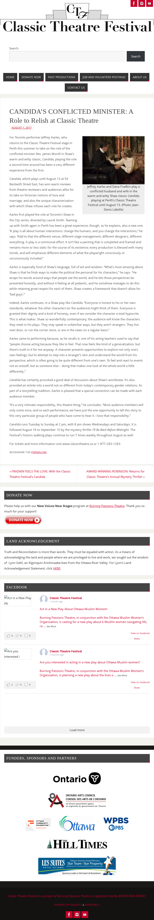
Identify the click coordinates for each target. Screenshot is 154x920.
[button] (20, 635)
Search (13, 48)
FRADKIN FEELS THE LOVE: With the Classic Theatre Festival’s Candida (40, 474)
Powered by (62, 905)
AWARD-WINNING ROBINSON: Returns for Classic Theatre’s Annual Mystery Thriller (115, 474)
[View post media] (17, 600)
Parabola (76, 905)
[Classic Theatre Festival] (134, 3)
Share (137, 638)
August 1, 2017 (22, 127)
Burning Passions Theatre (107, 506)
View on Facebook (140, 633)
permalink (39, 452)
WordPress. (92, 905)
